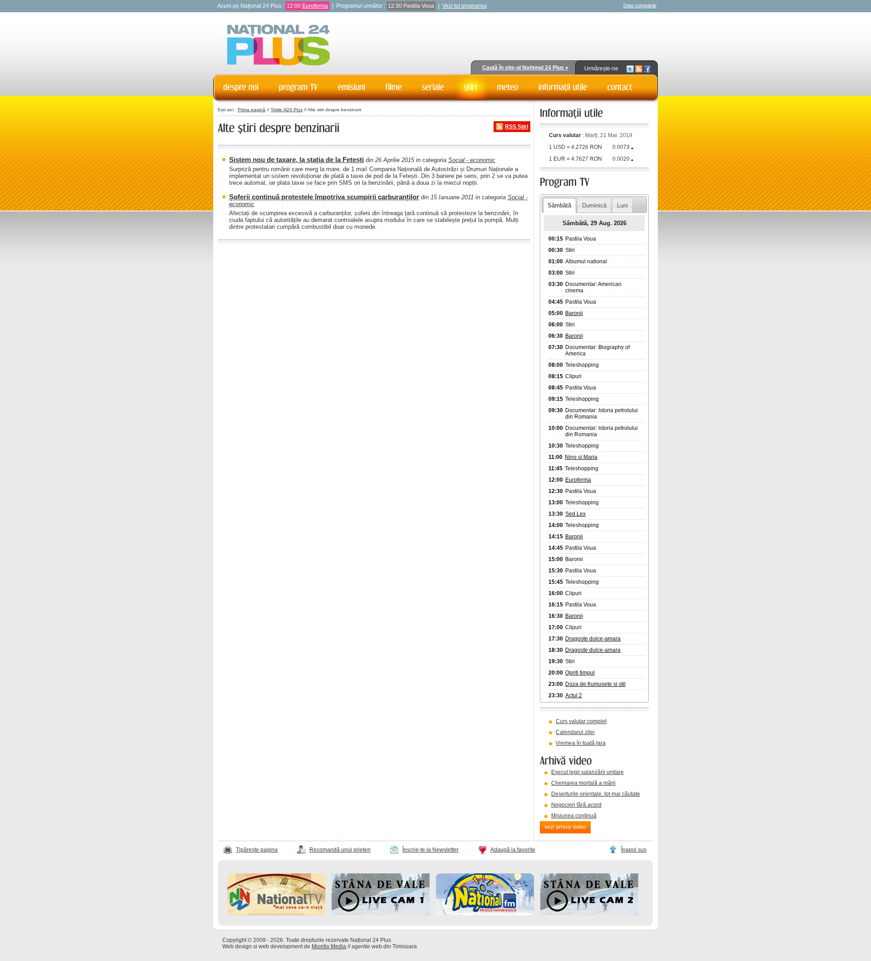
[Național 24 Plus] (278, 46)
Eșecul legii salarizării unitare (587, 772)
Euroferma (315, 6)
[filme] (394, 87)
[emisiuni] (352, 87)
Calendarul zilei (575, 732)
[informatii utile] (562, 87)
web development (281, 946)
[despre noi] (241, 87)
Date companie (639, 5)
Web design (237, 946)
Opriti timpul (580, 673)
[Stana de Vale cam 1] (381, 913)
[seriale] (433, 87)
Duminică (594, 205)
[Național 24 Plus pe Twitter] (630, 68)
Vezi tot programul (464, 6)
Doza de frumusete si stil (595, 684)
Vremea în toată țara (581, 743)
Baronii (574, 313)
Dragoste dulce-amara (593, 639)
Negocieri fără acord (576, 805)
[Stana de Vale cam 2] (589, 913)
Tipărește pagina (257, 850)
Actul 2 (573, 695)
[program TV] (298, 87)
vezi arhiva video (565, 827)
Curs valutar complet (581, 721)
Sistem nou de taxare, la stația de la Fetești (296, 159)
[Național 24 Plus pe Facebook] (647, 68)
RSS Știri (516, 126)
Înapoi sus (633, 850)
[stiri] (470, 87)
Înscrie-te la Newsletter (430, 850)
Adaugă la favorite (512, 850)
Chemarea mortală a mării (583, 783)
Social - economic (471, 160)
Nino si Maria (581, 457)
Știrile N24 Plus (287, 109)
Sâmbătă (559, 205)
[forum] (507, 87)
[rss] (638, 68)
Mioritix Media (329, 946)
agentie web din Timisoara (384, 946)
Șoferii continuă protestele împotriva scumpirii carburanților (324, 197)
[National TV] (276, 913)
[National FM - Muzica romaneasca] (485, 913)
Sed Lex (575, 514)
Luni (622, 205)
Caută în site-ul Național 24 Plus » (525, 67)
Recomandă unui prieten (340, 850)
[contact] (620, 87)
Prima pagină (251, 109)
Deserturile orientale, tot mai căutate (595, 794)
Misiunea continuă (574, 816)
